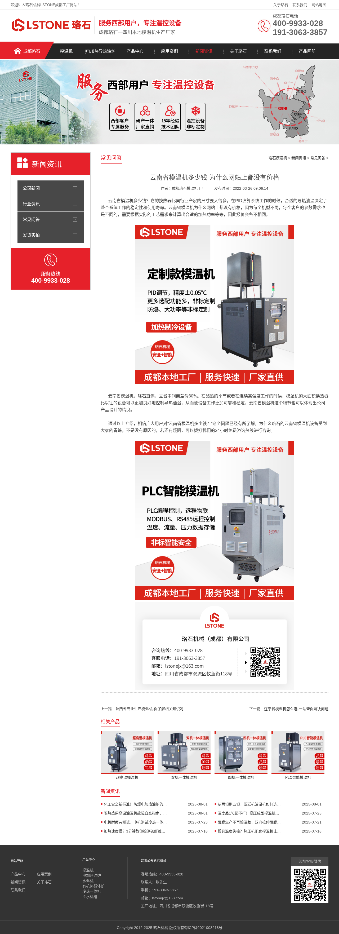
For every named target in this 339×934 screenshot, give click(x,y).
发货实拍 (31, 235)
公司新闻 (31, 188)
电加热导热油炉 (100, 51)
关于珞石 (280, 5)
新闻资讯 (203, 51)
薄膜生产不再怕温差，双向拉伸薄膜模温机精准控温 (249, 822)
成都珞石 (31, 51)
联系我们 (299, 5)
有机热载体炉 (93, 886)
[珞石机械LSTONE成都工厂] (51, 32)
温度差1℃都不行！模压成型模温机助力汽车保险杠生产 (249, 813)
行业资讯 (31, 203)
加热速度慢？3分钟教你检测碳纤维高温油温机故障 (135, 831)
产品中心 (135, 51)
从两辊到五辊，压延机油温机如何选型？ (249, 804)
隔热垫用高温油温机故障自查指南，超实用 (135, 813)
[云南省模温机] (214, 382)
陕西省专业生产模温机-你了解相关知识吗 (149, 709)
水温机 (87, 881)
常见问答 (31, 219)
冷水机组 (89, 897)
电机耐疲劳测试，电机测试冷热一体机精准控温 (135, 822)
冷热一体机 (91, 891)
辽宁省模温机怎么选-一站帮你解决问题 (296, 709)
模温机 (66, 51)
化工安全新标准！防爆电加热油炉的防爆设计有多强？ (135, 804)
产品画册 (307, 51)
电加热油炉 (91, 875)
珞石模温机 (278, 158)
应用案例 (169, 51)
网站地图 (318, 5)
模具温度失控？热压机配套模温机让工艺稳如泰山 (249, 831)
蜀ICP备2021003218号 (203, 928)
